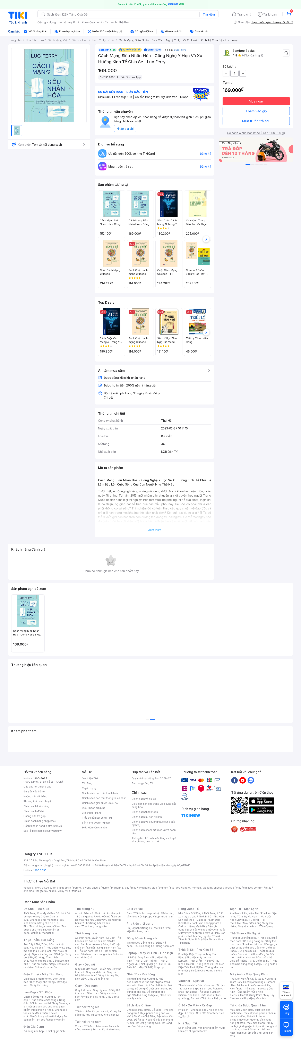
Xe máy (189, 1013)
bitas (268, 887)
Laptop (159, 967)
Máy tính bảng (39, 985)
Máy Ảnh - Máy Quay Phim (249, 974)
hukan (52, 890)
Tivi (238, 923)
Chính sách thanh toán (145, 811)
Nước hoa (37, 1016)
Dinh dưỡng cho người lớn (45, 926)
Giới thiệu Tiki (90, 778)
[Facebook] (234, 780)
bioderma (117, 887)
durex (105, 887)
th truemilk (65, 887)
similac (247, 887)
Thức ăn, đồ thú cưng (42, 964)
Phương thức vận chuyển (38, 801)
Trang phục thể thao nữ (243, 937)
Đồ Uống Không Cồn (148, 1022)
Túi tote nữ (97, 1014)
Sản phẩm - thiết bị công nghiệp (201, 934)
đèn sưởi (248, 1009)
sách (114, 22)
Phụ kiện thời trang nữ (139, 927)
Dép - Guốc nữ (101, 968)
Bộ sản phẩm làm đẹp (45, 1018)
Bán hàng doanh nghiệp (96, 822)
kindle (186, 887)
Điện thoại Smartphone (37, 978)
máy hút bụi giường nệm (251, 1024)
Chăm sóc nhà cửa (46, 967)
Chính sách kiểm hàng (37, 806)
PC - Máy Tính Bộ (143, 967)
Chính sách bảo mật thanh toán (100, 793)
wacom (207, 887)
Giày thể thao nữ (259, 960)
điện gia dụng (46, 22)
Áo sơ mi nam (98, 941)
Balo (129, 913)
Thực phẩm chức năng (43, 1000)
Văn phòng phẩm (208, 1027)
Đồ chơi (60, 913)
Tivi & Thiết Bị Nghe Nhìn (199, 938)
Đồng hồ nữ (147, 942)
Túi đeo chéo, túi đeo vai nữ (91, 1011)
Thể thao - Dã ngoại (195, 919)
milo (133, 887)
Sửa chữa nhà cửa (144, 982)
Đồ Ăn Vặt (139, 1019)
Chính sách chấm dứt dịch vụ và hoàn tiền (154, 831)
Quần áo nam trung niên (96, 954)
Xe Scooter (210, 1013)
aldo (154, 887)
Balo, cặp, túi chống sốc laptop (150, 915)
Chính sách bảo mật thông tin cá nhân (104, 798)
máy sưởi (235, 1009)
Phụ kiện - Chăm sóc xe (192, 1009)
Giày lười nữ (106, 975)
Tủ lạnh (241, 916)
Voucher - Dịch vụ (191, 980)
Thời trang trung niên (94, 926)
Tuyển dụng (89, 788)
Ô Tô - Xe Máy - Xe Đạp (195, 1005)
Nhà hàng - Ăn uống (197, 991)
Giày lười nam (83, 990)
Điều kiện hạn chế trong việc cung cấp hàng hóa (154, 805)
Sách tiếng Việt (187, 1027)
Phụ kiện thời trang (140, 923)
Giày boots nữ (88, 975)
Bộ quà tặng (144, 1026)
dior (37, 887)
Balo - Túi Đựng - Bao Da (252, 988)
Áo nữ (78, 913)
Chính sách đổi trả (34, 811)
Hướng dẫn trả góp (35, 816)
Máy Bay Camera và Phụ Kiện (252, 997)
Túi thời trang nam (88, 1021)
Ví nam (79, 1026)
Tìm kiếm (209, 14)
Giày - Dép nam (86, 985)
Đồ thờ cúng (140, 995)
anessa (218, 887)
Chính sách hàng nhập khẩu (40, 820)
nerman (196, 887)
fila (68, 890)
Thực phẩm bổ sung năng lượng (253, 962)
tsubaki (76, 890)
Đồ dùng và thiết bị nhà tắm (151, 988)
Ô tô (198, 1013)
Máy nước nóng (252, 923)
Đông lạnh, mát (48, 950)
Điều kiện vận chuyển (94, 827)
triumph (163, 887)
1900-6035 (40, 778)
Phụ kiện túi (112, 1014)
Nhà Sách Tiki (188, 1023)
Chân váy (100, 919)
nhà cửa (102, 22)
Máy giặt (241, 919)
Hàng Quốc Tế (188, 908)
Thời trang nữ (84, 908)
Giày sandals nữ (95, 972)
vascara (28, 887)
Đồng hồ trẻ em (165, 945)
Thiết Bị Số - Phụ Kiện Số (195, 949)
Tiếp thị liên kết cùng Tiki (97, 817)
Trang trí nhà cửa (136, 978)
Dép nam (93, 993)
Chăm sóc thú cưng (138, 1009)
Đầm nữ (88, 913)
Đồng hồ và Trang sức (142, 938)
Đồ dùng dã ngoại (253, 941)
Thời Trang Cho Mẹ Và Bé (39, 913)
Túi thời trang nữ (87, 1007)
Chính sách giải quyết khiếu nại (100, 802)
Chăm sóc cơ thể (41, 1003)
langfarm (41, 890)
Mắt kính (159, 927)
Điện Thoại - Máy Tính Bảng (43, 974)
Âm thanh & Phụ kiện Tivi (244, 913)
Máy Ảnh (261, 998)
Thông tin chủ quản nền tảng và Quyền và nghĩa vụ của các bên (154, 840)
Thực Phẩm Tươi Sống (39, 940)
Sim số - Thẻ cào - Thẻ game (208, 998)
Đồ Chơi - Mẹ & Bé (36, 908)
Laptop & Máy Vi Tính (206, 932)
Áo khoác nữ (102, 916)
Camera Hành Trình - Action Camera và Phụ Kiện (252, 985)
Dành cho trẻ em (41, 960)
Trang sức (133, 942)
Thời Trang (210, 913)
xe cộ (62, 22)
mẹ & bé (73, 22)
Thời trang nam (86, 933)
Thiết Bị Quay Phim (251, 995)
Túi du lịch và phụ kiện (147, 913)
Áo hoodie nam (91, 944)
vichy (61, 890)
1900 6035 (39, 870)
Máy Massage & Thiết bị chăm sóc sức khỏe (47, 1005)
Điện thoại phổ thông (42, 982)
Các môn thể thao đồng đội (253, 954)
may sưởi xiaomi (248, 1019)
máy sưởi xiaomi (256, 1022)
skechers (144, 887)
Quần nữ (100, 913)
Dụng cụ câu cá (247, 950)
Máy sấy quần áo (248, 926)
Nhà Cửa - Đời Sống (141, 974)
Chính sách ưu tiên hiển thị (147, 816)
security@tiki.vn (52, 830)
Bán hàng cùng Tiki (143, 783)
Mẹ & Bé (201, 926)
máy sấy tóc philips (255, 1013)
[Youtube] (242, 780)
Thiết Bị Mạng (147, 964)
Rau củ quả (36, 947)
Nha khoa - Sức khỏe (200, 995)
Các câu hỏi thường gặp (37, 786)
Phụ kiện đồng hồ (144, 945)
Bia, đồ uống (36, 957)
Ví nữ (113, 1011)
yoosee (229, 887)
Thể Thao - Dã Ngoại (245, 933)
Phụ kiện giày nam (93, 996)
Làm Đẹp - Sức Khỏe (38, 992)
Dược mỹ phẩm (56, 1019)
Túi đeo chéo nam (96, 1026)
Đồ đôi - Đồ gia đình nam (101, 947)
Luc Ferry (180, 49)
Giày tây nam (100, 990)
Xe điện (213, 1009)
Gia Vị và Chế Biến (144, 1016)
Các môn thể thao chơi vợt (253, 956)
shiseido (29, 890)
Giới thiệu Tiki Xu (92, 812)
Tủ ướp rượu (267, 926)
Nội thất (143, 985)
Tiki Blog (87, 783)
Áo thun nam (82, 937)
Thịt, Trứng (41, 944)
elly (127, 887)
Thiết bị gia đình (55, 1031)
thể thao (124, 22)
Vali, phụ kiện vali (163, 916)
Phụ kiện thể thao (253, 944)
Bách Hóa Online (139, 1005)
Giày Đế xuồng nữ (98, 978)
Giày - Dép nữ (85, 964)
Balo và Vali (135, 908)
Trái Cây (28, 944)
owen (86, 887)
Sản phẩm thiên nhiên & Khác (44, 1008)
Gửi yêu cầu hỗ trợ (34, 791)
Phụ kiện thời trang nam (149, 929)
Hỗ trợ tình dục (53, 1016)
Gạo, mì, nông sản (42, 954)
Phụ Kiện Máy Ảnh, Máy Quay (247, 978)
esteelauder (49, 887)
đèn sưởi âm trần (247, 1032)
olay (238, 887)
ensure (96, 887)
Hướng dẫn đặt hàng (35, 796)
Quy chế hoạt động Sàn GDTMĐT (151, 778)
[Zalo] (251, 780)
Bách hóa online (196, 929)
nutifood (175, 887)
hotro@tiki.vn (54, 825)
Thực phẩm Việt (54, 947)
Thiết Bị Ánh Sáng (253, 982)
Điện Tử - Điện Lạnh (244, 908)
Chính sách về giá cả (144, 798)
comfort (258, 887)
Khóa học (209, 985)
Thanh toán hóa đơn (190, 985)
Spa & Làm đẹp (203, 988)
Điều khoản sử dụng (93, 807)
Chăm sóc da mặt (34, 996)
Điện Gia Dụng (34, 1026)
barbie (77, 887)
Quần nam (98, 937)
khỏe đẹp (88, 22)
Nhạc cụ (154, 995)
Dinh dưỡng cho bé (42, 923)
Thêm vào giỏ (256, 111)
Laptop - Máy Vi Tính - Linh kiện (150, 953)
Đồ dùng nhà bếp (34, 1031)
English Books (198, 1031)
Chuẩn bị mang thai (42, 932)
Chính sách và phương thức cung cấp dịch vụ (153, 823)
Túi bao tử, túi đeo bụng (107, 1029)
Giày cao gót (82, 968)
